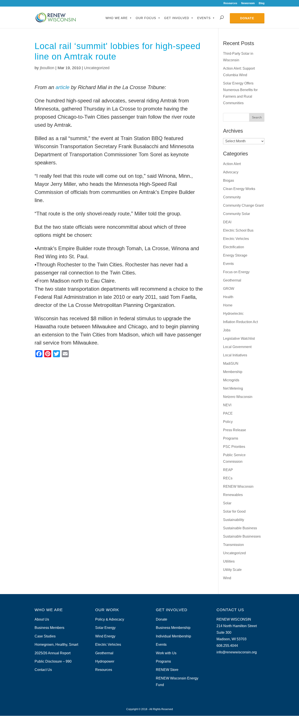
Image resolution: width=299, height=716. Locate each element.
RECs (227, 478)
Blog (261, 3)
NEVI (227, 405)
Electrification (233, 247)
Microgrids (231, 380)
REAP (228, 470)
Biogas (228, 180)
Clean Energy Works (239, 189)
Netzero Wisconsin (237, 397)
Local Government (237, 347)
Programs (230, 438)
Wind (227, 578)
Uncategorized (96, 68)
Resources (230, 3)
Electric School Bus (238, 230)
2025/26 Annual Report (52, 653)
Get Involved (176, 18)
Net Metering (233, 388)
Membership (232, 372)
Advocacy (230, 172)
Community (232, 197)
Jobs (226, 330)
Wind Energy (105, 636)
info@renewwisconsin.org (236, 652)
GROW (228, 288)
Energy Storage (235, 255)
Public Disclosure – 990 (53, 661)
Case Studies (45, 636)
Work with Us (166, 653)
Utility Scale (232, 570)
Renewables (233, 495)
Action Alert (232, 164)
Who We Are (117, 18)
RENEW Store (167, 670)
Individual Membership (173, 636)
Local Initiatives (235, 355)
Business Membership (173, 628)
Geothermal (232, 280)
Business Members (49, 628)
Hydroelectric (233, 313)
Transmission (233, 545)
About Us (42, 619)
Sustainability (233, 520)
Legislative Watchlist (239, 338)
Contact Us (43, 670)
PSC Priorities (234, 447)
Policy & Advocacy (109, 619)
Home (227, 305)
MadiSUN (230, 363)
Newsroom (248, 3)
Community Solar (236, 214)
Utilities (229, 561)
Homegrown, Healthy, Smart (56, 644)
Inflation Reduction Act (240, 322)
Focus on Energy (236, 272)
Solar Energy (105, 628)
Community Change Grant (243, 205)
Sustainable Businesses (242, 536)
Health (228, 297)
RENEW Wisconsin (238, 486)
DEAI (227, 222)
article (62, 87)
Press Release (234, 430)
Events (204, 18)
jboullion (47, 68)
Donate (247, 18)
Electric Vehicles (236, 239)
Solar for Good (234, 511)
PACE (228, 413)
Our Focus (146, 18)
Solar (227, 503)
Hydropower (104, 661)
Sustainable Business (240, 528)
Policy (228, 422)
